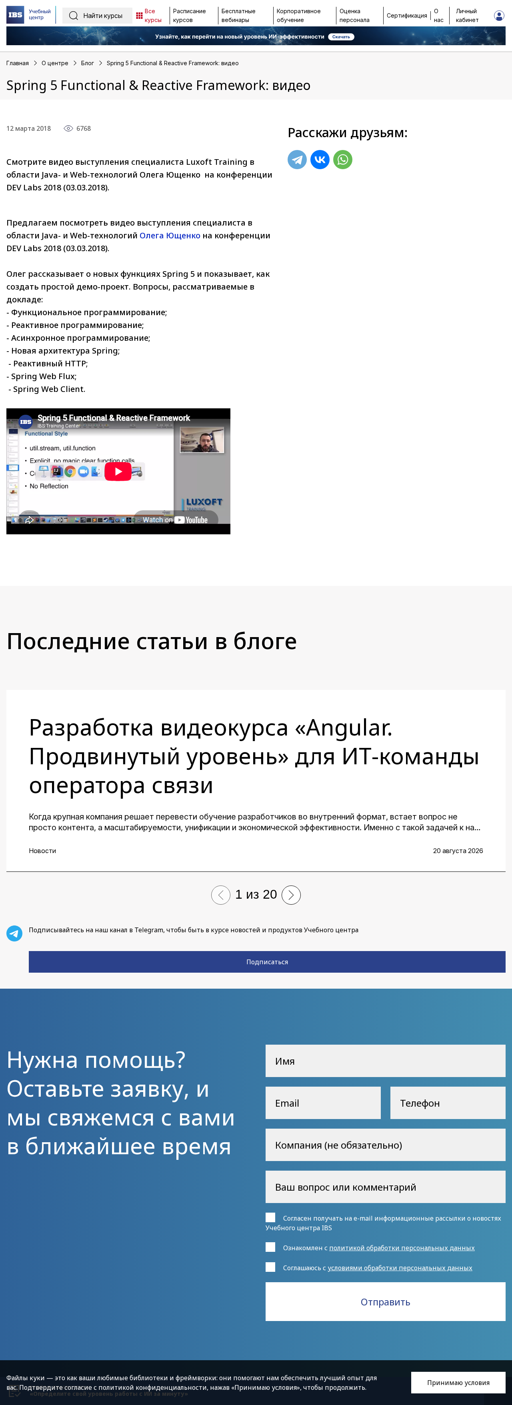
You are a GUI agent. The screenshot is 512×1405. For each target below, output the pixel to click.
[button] (220, 895)
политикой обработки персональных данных (402, 1247)
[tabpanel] (256, 781)
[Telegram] (297, 159)
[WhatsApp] (342, 159)
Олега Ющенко (170, 235)
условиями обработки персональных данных (400, 1267)
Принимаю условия (458, 1382)
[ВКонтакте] (320, 159)
